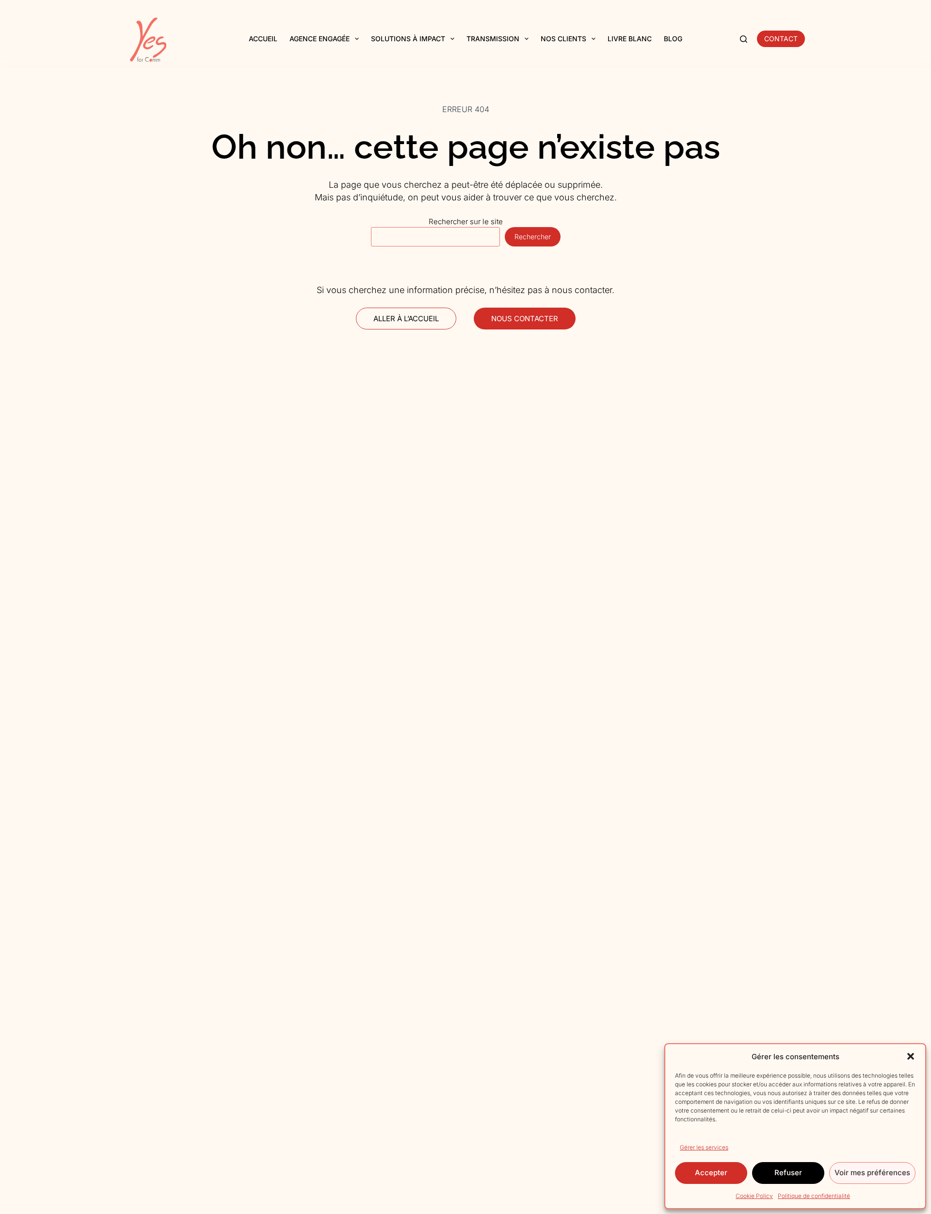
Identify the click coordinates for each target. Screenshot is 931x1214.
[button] (910, 1056)
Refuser (788, 1172)
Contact (781, 38)
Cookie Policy (754, 1195)
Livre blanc (630, 38)
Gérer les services (704, 1147)
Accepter (711, 1172)
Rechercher (532, 236)
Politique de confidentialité (814, 1195)
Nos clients (563, 38)
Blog (673, 38)
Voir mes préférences (872, 1172)
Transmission (492, 38)
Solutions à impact (408, 38)
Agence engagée (319, 38)
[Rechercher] (743, 39)
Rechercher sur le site (466, 221)
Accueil (263, 38)
